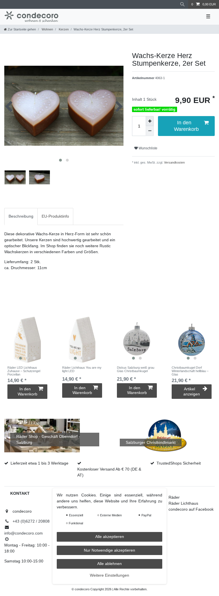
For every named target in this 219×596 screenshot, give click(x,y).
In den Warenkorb (186, 126)
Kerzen (63, 29)
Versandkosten (174, 162)
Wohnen (47, 29)
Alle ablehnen (109, 563)
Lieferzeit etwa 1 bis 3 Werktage (39, 463)
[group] (27, 340)
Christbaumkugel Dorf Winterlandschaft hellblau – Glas (190, 371)
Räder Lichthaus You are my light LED (82, 369)
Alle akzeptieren (109, 536)
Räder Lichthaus (183, 503)
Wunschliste (147, 148)
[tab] (21, 216)
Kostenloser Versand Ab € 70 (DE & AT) (109, 472)
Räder (174, 497)
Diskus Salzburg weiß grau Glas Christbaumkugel (135, 369)
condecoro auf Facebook (191, 509)
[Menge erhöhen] (150, 121)
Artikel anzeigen (191, 391)
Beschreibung (21, 216)
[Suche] (182, 4)
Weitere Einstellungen (109, 575)
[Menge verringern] (150, 131)
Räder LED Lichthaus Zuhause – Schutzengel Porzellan (23, 371)
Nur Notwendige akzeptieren (109, 550)
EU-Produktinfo (55, 216)
